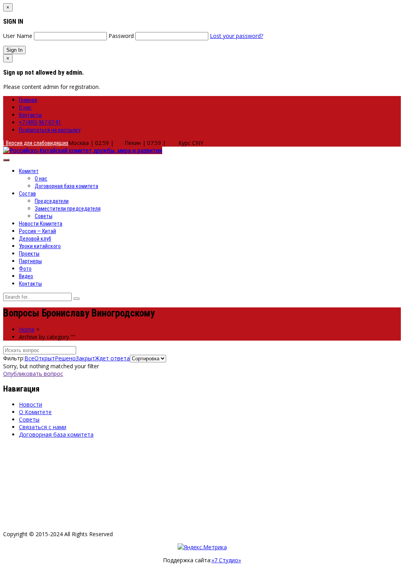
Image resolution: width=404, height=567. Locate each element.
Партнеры (30, 261)
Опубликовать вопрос (33, 373)
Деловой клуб (35, 238)
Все (29, 358)
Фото (25, 269)
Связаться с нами (42, 427)
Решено (65, 358)
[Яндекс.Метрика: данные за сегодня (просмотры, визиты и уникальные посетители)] (202, 547)
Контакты (30, 115)
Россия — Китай (37, 231)
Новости (30, 404)
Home (27, 329)
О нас (25, 107)
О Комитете (35, 412)
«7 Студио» (226, 560)
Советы (43, 216)
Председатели (52, 201)
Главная (28, 100)
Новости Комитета (40, 223)
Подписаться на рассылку (49, 130)
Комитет (29, 171)
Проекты (29, 254)
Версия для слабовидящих (36, 143)
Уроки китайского (40, 246)
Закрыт (85, 358)
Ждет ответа (112, 358)
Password (121, 36)
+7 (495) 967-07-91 (40, 122)
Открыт (44, 358)
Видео (26, 276)
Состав (27, 193)
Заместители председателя (68, 208)
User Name (17, 36)
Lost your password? (236, 36)
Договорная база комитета (66, 186)
